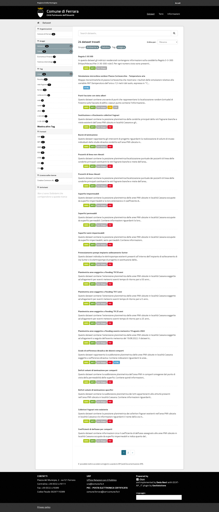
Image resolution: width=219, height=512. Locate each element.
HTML (86, 87)
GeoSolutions (159, 485)
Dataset (151, 14)
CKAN (140, 479)
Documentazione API (134, 463)
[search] (174, 33)
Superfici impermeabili (88, 193)
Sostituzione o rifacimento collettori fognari (98, 115)
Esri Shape (101, 68)
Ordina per (151, 42)
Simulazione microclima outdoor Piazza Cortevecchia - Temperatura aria (111, 76)
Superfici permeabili (87, 213)
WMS (86, 68)
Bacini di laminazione (88, 134)
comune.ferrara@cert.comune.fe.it (103, 491)
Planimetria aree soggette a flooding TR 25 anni (100, 311)
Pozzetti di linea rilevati (89, 174)
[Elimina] (97, 47)
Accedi (177, 3)
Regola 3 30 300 (85, 56)
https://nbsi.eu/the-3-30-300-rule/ (95, 63)
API (119, 463)
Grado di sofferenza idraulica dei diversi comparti (101, 350)
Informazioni (173, 14)
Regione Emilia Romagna (47, 2)
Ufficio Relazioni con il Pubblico (102, 480)
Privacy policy (43, 507)
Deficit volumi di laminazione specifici (95, 389)
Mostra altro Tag (46, 126)
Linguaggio (140, 493)
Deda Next (162, 482)
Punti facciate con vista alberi (92, 95)
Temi (161, 14)
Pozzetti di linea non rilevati (91, 154)
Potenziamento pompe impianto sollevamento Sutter (103, 252)
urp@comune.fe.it (95, 484)
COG (115, 107)
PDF (110, 127)
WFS (93, 68)
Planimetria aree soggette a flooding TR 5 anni (100, 291)
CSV (110, 107)
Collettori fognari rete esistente (93, 409)
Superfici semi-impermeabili (91, 232)
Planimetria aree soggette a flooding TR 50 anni (100, 272)
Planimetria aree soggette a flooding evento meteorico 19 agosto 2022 (111, 331)
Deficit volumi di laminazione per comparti (97, 370)
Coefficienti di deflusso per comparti (95, 429)
